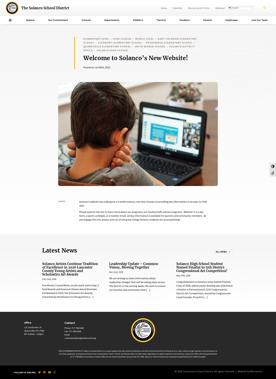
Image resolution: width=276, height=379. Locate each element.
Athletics (138, 20)
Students (184, 20)
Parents (207, 20)
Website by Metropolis (250, 371)
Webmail (220, 8)
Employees (232, 20)
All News (221, 251)
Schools (86, 20)
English (235, 8)
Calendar (177, 8)
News (164, 8)
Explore (30, 20)
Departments (111, 20)
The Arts (161, 20)
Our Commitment (58, 20)
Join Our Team (259, 20)
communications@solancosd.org (80, 338)
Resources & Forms (199, 8)
